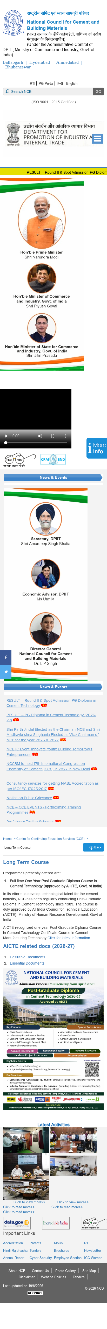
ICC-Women (93, 1258)
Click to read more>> (59, 1207)
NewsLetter (92, 1250)
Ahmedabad (67, 62)
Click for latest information (69, 938)
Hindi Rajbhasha (15, 1250)
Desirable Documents (27, 957)
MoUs (58, 1243)
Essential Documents (27, 963)
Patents (35, 1243)
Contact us (40, 1271)
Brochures (61, 1250)
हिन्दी (60, 83)
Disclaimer (27, 1277)
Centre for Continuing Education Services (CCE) (50, 839)
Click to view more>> (24, 1202)
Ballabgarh (13, 62)
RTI (32, 83)
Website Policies (53, 1277)
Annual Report (13, 1258)
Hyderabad (39, 62)
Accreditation (13, 1243)
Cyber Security (41, 1258)
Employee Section (68, 1258)
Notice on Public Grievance (29, 798)
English (71, 83)
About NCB (17, 1271)
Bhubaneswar (18, 66)
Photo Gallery (65, 1271)
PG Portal (46, 83)
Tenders (36, 1250)
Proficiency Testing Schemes (30, 822)
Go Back (95, 847)
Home (7, 839)
